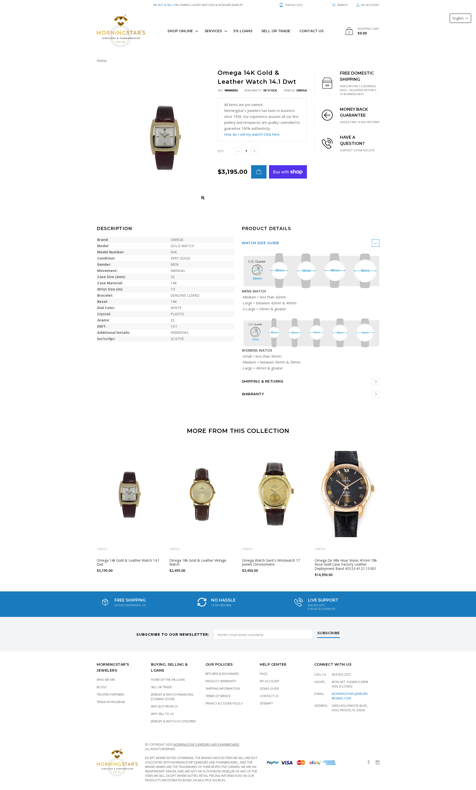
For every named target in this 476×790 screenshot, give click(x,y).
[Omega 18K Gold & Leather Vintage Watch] (202, 494)
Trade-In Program (111, 702)
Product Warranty (221, 681)
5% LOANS (242, 31)
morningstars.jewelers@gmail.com (350, 696)
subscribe (328, 633)
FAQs (263, 674)
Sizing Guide (269, 688)
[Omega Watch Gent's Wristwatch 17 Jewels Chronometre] (274, 494)
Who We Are (106, 680)
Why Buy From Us (164, 706)
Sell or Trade (161, 687)
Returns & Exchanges (222, 674)
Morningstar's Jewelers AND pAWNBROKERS (206, 744)
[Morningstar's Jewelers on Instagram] (377, 762)
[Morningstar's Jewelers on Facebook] (368, 762)
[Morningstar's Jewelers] (121, 31)
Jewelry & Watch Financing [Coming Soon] (172, 696)
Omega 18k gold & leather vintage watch (197, 562)
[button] (460, 18)
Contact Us (311, 31)
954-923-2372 (341, 674)
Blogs (101, 687)
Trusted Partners (110, 694)
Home (102, 60)
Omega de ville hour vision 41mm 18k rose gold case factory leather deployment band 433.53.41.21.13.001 (346, 564)
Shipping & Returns (262, 381)
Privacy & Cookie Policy (224, 703)
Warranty (253, 394)
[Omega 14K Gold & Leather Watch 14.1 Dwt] (129, 494)
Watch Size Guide (260, 243)
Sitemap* (266, 703)
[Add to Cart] (259, 172)
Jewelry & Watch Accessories (173, 721)
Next (390, 510)
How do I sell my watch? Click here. (252, 134)
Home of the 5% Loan (168, 680)
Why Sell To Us (162, 714)
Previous (86, 510)
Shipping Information (223, 688)
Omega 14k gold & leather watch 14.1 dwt (128, 562)
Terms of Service (218, 696)
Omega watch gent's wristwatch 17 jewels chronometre (271, 562)
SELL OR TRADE (275, 31)
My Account (269, 681)
